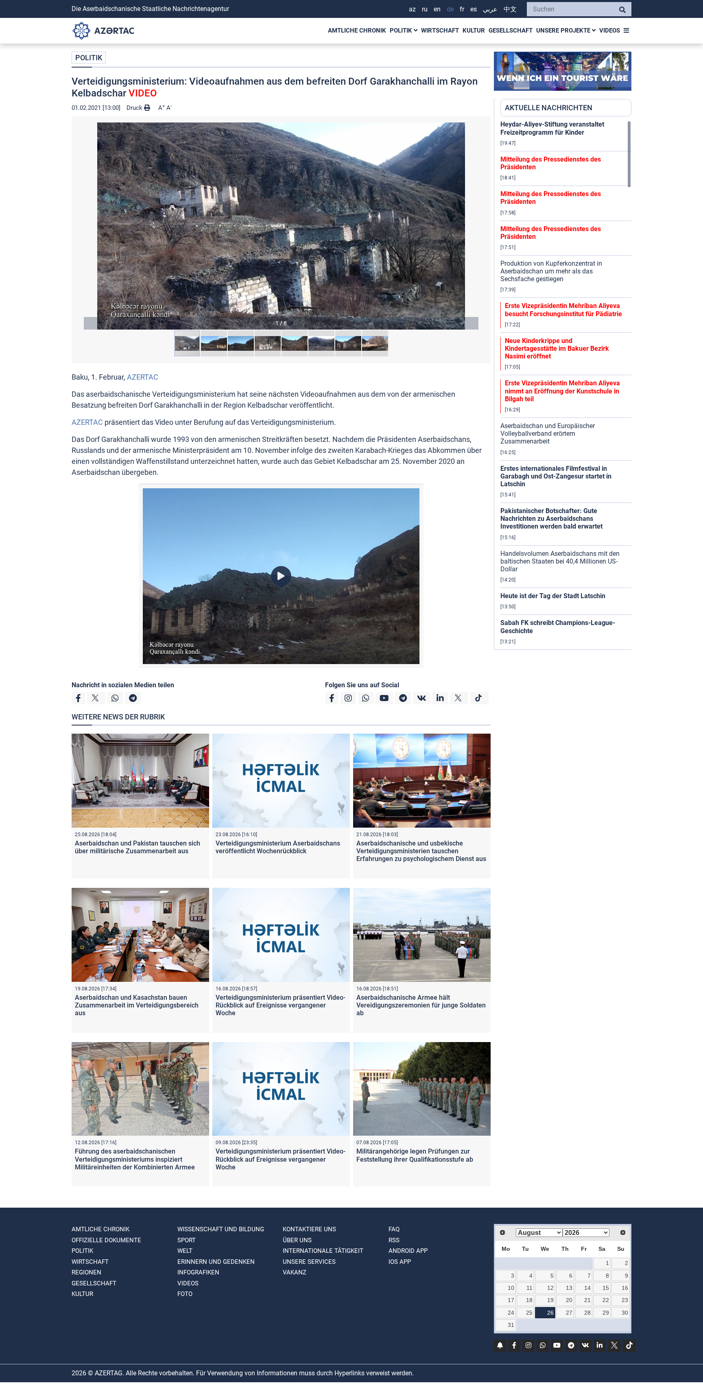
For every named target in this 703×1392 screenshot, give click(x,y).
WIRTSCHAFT (440, 30)
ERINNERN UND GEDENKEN (216, 1261)
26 (550, 1312)
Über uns (297, 1240)
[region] (565, 384)
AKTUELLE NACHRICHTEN (548, 107)
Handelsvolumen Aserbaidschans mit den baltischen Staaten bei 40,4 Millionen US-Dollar (560, 561)
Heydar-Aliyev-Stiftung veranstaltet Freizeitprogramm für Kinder (552, 128)
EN (437, 9)
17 (511, 1300)
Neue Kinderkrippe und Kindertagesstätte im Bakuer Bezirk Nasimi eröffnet (557, 348)
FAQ (394, 1229)
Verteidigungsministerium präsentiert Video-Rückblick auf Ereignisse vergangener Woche (280, 1005)
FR (462, 9)
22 (606, 1300)
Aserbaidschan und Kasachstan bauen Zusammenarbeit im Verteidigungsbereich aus (137, 1005)
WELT (184, 1250)
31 (511, 1325)
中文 (510, 9)
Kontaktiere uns (309, 1229)
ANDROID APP (408, 1250)
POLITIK (402, 30)
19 (550, 1300)
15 (606, 1288)
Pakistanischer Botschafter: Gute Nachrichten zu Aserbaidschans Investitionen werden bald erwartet (551, 518)
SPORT (186, 1240)
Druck (135, 107)
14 (587, 1288)
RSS (394, 1240)
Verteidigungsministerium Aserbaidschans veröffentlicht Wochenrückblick (278, 847)
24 (511, 1312)
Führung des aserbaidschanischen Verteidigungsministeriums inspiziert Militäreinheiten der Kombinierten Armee (135, 1159)
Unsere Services (309, 1261)
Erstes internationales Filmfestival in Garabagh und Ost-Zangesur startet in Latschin (555, 476)
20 (569, 1300)
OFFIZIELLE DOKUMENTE (106, 1240)
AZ (412, 9)
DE (450, 9)
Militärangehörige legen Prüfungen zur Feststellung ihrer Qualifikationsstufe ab (414, 1155)
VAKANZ (294, 1272)
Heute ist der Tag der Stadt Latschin (552, 596)
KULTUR (474, 30)
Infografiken (198, 1272)
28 (587, 1312)
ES (473, 9)
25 (529, 1312)
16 (625, 1288)
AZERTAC (142, 377)
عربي (490, 9)
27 (569, 1312)
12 (550, 1288)
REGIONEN (86, 1272)
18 (529, 1300)
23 (625, 1300)
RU (425, 9)
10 (511, 1288)
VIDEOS (609, 30)
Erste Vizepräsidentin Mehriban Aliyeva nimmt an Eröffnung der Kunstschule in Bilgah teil (562, 390)
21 (587, 1300)
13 (569, 1288)
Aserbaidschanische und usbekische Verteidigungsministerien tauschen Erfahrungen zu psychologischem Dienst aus (421, 851)
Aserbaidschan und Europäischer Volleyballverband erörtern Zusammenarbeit (547, 433)
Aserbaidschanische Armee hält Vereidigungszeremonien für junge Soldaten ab (421, 1005)
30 (625, 1312)
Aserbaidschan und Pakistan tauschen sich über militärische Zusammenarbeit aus (137, 847)
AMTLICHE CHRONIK (357, 30)
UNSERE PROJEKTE (564, 30)
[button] (281, 226)
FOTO (184, 1294)
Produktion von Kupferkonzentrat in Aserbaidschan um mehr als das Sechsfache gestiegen (551, 271)
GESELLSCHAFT (511, 30)
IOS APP (400, 1261)
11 (529, 1288)
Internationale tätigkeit (323, 1250)
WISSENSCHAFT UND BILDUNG (220, 1229)
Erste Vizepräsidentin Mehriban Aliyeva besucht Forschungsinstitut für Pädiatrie (563, 309)
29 (606, 1312)
